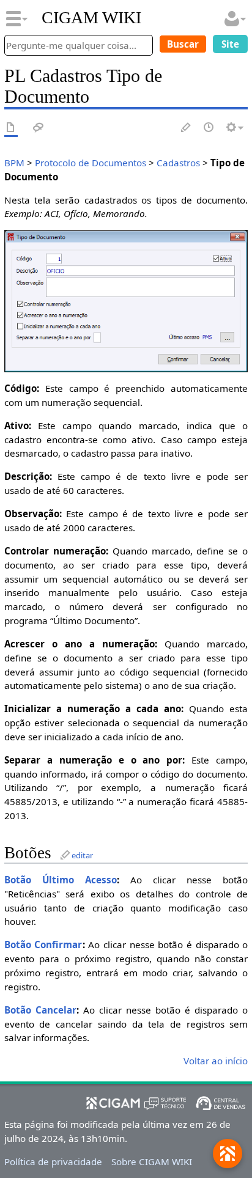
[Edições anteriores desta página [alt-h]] (209, 128)
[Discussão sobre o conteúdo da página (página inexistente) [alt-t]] (38, 128)
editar (82, 855)
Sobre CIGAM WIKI (151, 1161)
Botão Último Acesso (60, 880)
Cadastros (178, 162)
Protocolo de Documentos (90, 162)
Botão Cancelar (40, 1010)
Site (230, 44)
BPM (14, 162)
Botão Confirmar (43, 944)
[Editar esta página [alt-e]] (186, 128)
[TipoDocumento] (126, 300)
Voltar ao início (215, 1061)
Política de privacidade (53, 1161)
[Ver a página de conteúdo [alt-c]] (11, 128)
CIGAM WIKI (91, 17)
